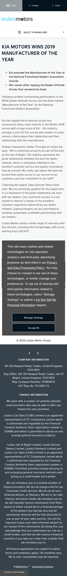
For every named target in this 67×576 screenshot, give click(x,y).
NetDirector (22, 566)
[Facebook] (29, 353)
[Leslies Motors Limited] (17, 19)
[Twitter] (38, 353)
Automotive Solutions (42, 566)
